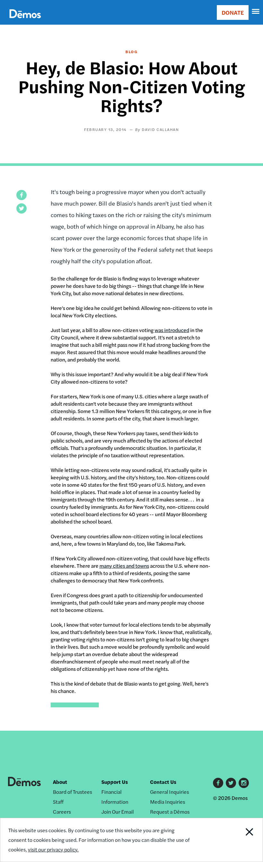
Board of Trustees (72, 791)
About (60, 781)
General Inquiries (169, 791)
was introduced (172, 330)
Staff (58, 801)
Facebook (218, 783)
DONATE (233, 12)
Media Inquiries (167, 801)
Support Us (114, 781)
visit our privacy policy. (53, 849)
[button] (21, 195)
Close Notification (237, 840)
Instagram (244, 783)
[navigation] (256, 11)
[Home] (25, 21)
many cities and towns (124, 565)
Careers (62, 811)
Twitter (231, 783)
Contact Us (163, 781)
